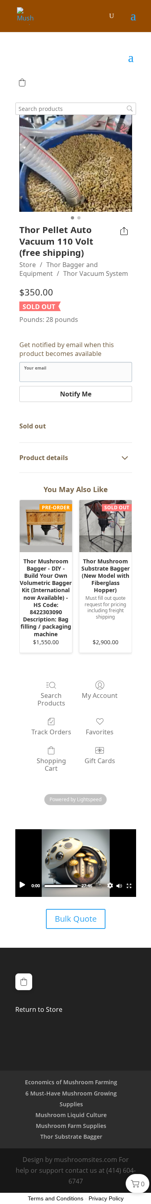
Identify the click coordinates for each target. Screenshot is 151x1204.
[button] (22, 82)
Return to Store (38, 1009)
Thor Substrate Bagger (71, 1136)
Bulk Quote (76, 918)
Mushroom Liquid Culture (71, 1115)
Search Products (51, 699)
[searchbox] (75, 109)
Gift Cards (100, 760)
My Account (100, 695)
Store (27, 264)
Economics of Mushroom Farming (71, 1082)
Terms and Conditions (55, 1198)
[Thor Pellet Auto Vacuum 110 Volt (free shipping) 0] (75, 163)
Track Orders (51, 732)
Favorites (100, 732)
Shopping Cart (51, 764)
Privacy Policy (106, 1198)
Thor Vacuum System (95, 273)
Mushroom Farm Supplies (71, 1126)
